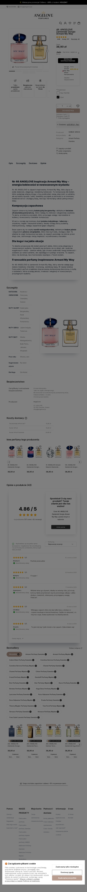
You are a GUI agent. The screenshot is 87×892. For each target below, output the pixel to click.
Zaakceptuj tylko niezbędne (67, 867)
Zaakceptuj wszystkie (67, 878)
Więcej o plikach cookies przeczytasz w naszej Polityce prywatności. (22, 880)
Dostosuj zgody (67, 872)
